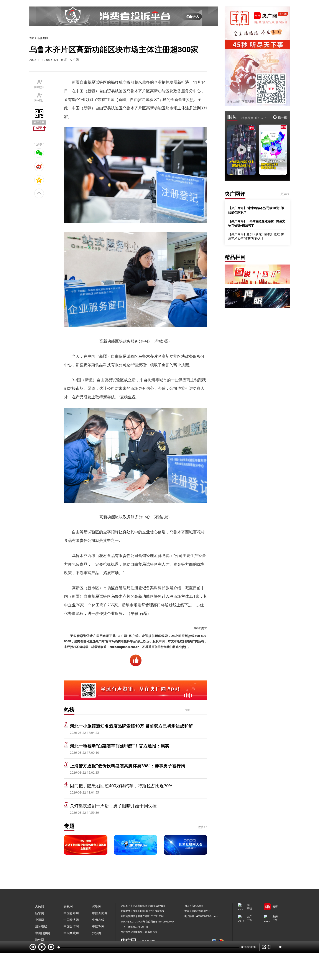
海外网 (39, 940)
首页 (32, 38)
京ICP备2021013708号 (133, 921)
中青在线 (98, 920)
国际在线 (41, 926)
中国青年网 (71, 913)
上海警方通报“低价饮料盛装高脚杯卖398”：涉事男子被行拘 (127, 766)
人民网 (39, 906)
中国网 (39, 920)
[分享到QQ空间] (39, 180)
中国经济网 (71, 920)
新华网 (39, 913)
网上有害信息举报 (194, 905)
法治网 (96, 933)
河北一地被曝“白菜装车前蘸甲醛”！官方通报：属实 (119, 746)
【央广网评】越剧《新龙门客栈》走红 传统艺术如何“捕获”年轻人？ (256, 236)
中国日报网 (42, 933)
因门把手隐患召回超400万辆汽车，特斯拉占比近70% (121, 786)
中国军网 (98, 926)
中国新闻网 (99, 913)
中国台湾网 (71, 926)
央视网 (68, 906)
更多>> (202, 827)
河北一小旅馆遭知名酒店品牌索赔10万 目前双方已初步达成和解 (131, 726)
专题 (69, 825)
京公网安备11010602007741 (161, 921)
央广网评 (235, 193)
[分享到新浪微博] (39, 166)
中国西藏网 (71, 933)
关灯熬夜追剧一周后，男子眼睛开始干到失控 (113, 806)
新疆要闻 (42, 38)
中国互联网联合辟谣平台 (197, 910)
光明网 (96, 906)
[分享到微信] (39, 153)
